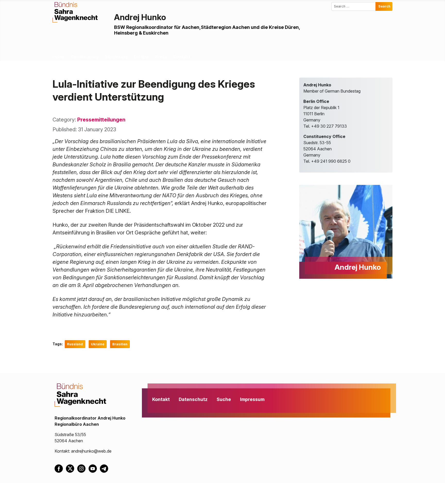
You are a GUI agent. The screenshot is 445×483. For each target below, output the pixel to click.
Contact (181, 56)
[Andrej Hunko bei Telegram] (105, 468)
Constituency (85, 56)
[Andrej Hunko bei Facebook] (60, 468)
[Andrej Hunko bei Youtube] (94, 468)
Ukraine (97, 344)
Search (384, 6)
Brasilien (119, 344)
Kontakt (161, 399)
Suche (224, 399)
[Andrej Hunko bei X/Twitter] (71, 468)
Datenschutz (193, 399)
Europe (141, 56)
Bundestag (116, 56)
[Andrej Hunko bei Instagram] (83, 468)
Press (161, 56)
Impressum (252, 399)
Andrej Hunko (140, 17)
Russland (75, 344)
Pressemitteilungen (101, 120)
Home (58, 56)
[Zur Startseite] (75, 11)
